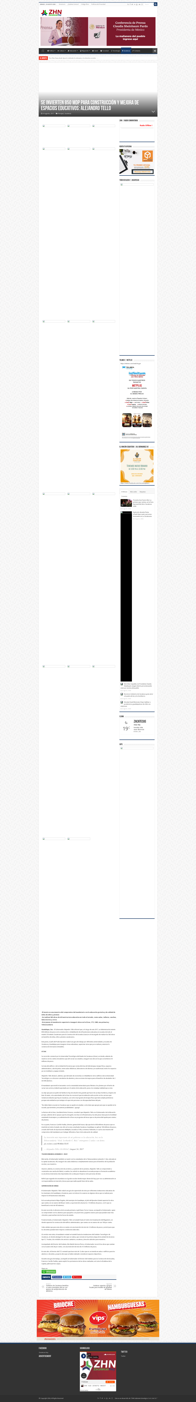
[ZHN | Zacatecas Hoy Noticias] (52, 12)
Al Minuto (124, 492)
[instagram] (142, 4)
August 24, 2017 (77, 1149)
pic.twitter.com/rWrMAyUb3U (56, 1143)
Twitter (124, 1352)
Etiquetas (143, 492)
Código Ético (85, 4)
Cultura (62, 51)
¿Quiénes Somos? (73, 4)
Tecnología (116, 51)
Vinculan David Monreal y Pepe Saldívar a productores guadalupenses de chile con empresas (136, 704)
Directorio (62, 4)
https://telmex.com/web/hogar (131, 363)
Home (43, 50)
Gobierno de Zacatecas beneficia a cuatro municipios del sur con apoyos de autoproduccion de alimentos (57, 1287)
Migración (85, 51)
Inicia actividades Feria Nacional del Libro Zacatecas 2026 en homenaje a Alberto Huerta (76, 58)
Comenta (124, 496)
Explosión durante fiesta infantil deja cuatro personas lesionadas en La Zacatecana (142, 514)
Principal (50, 98)
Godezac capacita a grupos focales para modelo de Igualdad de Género (100, 1286)
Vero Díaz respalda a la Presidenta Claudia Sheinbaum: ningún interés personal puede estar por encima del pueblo (136, 686)
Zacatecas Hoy (43, 1352)
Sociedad (106, 51)
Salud (96, 51)
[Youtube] (137, 4)
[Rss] (128, 4)
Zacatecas (127, 51)
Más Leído (133, 492)
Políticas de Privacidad (98, 4)
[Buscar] (155, 4)
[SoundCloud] (139, 4)
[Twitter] (132, 4)
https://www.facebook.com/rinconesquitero (135, 483)
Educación (73, 51)
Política (51, 51)
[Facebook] (130, 4)
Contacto (137, 51)
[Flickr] (134, 4)
